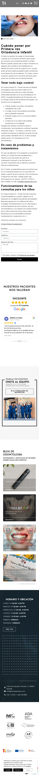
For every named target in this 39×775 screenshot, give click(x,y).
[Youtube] (26, 3)
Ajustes (28, 770)
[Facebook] (31, 3)
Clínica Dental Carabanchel (11, 224)
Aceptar (8, 770)
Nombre (4, 228)
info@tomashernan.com (27, 181)
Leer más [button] (7, 336)
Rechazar (18, 770)
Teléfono (4, 235)
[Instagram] (23, 3)
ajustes (28, 766)
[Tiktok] (28, 3)
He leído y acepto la (19, 255)
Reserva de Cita (7, 242)
